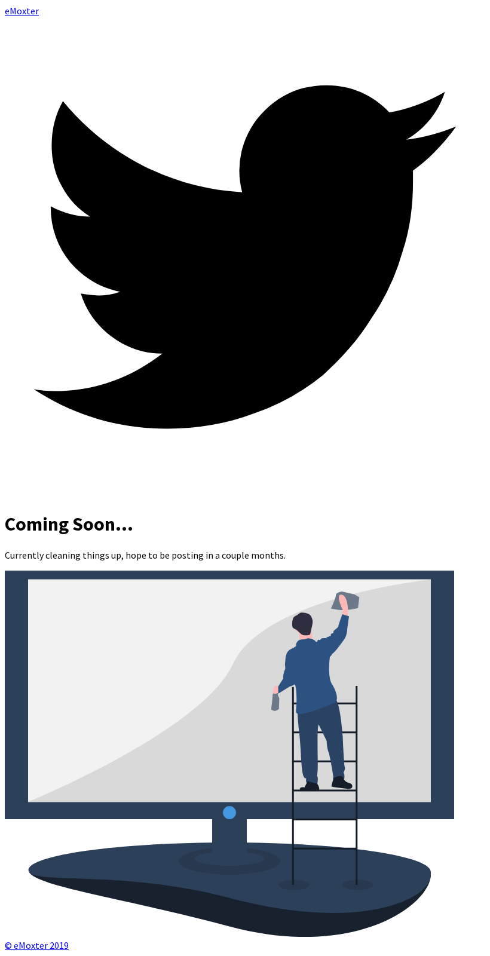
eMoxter (22, 11)
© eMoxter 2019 (37, 945)
